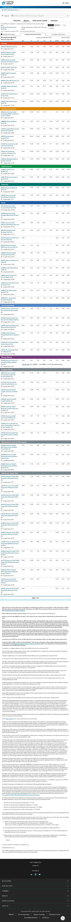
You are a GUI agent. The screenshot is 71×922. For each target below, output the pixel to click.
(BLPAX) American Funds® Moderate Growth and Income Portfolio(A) (9, 408)
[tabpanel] (35, 321)
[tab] (17, 20)
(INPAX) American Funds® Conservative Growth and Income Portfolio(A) (8, 374)
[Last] (69, 598)
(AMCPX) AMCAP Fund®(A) (9, 46)
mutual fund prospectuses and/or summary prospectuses (25, 643)
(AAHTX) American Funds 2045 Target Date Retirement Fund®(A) (10, 506)
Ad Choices (45, 917)
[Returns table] (35, 321)
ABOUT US (35, 906)
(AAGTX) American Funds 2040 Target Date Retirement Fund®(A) (10, 497)
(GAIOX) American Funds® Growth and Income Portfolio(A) (9, 391)
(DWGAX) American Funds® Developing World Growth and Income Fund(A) (9, 114)
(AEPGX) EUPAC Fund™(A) (9, 67)
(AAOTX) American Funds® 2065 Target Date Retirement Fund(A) (9, 581)
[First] (2, 598)
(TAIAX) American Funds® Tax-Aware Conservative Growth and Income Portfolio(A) (10, 425)
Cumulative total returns (58, 34)
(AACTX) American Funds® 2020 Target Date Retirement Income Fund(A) (10, 562)
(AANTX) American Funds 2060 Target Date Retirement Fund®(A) (10, 534)
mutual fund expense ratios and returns (15, 610)
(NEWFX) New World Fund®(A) (10, 80)
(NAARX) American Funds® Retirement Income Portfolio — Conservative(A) (9, 447)
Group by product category (9, 34)
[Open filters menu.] (2, 16)
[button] (66, 14)
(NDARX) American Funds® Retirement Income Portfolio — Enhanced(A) (9, 456)
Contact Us (35, 865)
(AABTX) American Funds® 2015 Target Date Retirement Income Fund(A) (10, 553)
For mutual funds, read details (18, 793)
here (2, 25)
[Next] (65, 598)
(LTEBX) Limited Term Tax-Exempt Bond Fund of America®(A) (10, 334)
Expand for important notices (9, 10)
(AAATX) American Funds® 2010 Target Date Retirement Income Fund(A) (10, 543)
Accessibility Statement (30, 917)
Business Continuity (39, 914)
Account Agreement (24, 914)
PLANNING (35, 891)
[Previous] (5, 598)
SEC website (9, 718)
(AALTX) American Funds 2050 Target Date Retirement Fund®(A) (9, 515)
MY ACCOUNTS (35, 881)
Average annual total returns (33, 34)
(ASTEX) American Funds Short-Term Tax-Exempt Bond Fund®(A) (10, 310)
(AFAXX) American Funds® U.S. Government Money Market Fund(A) (9, 362)
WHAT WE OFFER (35, 886)
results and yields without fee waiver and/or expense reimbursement (22, 795)
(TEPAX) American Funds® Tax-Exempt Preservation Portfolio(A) (9, 434)
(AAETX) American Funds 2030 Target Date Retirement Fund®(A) (10, 478)
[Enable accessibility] (63, 918)
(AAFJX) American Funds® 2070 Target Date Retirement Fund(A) (10, 590)
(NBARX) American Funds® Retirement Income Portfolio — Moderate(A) (9, 465)
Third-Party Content (54, 914)
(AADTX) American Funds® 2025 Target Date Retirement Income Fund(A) (9, 571)
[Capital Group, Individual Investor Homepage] (10, 3)
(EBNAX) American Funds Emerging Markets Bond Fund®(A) (10, 215)
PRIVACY (11, 914)
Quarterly (57, 25)
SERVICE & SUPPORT (35, 901)
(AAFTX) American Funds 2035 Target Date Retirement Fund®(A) (9, 487)
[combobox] (14, 16)
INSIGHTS (35, 896)
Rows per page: (5, 39)
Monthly (51, 25)
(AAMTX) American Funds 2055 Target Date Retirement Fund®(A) (10, 525)
